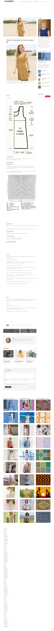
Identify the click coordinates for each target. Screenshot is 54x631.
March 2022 (5, 601)
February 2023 (5, 586)
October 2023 (5, 575)
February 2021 (5, 619)
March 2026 (5, 535)
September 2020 (6, 626)
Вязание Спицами (9, 38)
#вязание (17, 325)
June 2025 (5, 547)
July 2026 (5, 529)
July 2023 (5, 579)
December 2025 (5, 539)
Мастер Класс (25, 1)
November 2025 (6, 540)
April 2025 (5, 550)
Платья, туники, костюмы (24, 38)
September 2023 (6, 576)
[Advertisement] (27, 9)
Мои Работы (30, 1)
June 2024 (5, 564)
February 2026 (5, 536)
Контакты (44, 1)
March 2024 (5, 568)
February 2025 (5, 553)
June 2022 (5, 597)
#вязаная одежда (12, 325)
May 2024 (5, 565)
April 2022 (5, 600)
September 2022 (6, 593)
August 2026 (5, 528)
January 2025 (5, 554)
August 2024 (5, 561)
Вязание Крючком (25, 329)
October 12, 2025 (18, 363)
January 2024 (5, 571)
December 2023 (5, 572)
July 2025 (5, 546)
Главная (21, 1)
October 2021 (5, 608)
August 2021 (5, 611)
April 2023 (5, 583)
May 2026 (5, 532)
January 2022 (5, 604)
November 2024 (6, 557)
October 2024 (5, 558)
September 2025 (6, 543)
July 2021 (5, 612)
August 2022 (5, 594)
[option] (8, 357)
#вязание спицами (29, 325)
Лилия (4, 363)
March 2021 (5, 618)
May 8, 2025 (29, 363)
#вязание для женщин (22, 325)
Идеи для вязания (16, 38)
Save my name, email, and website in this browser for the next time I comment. (16, 384)
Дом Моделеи (35, 1)
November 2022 (6, 590)
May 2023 (5, 582)
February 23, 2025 (7, 363)
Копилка (40, 1)
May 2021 (5, 615)
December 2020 (5, 622)
